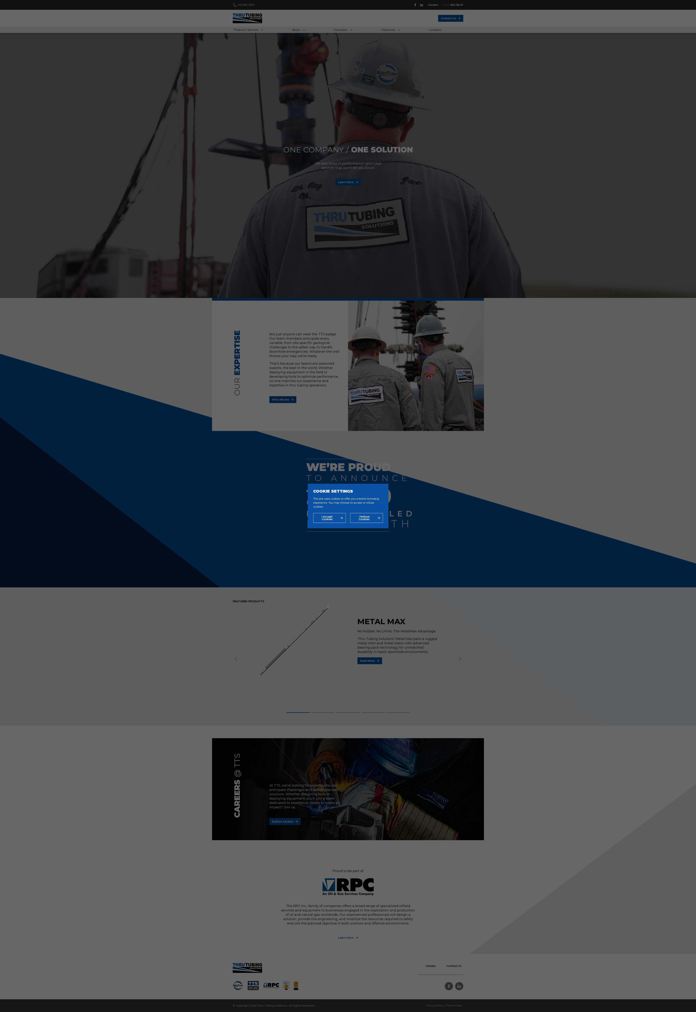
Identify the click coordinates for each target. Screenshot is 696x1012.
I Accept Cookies (327, 518)
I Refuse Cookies (364, 518)
